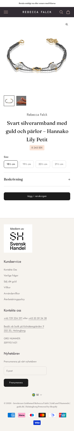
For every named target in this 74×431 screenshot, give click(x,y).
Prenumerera (16, 382)
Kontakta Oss (10, 269)
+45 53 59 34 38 (37, 318)
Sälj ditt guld (10, 281)
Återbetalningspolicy (14, 299)
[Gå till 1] (9, 101)
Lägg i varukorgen (37, 196)
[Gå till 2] (21, 101)
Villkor (7, 287)
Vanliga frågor (11, 275)
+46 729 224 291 (13, 318)
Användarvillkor (12, 293)
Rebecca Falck (37, 114)
